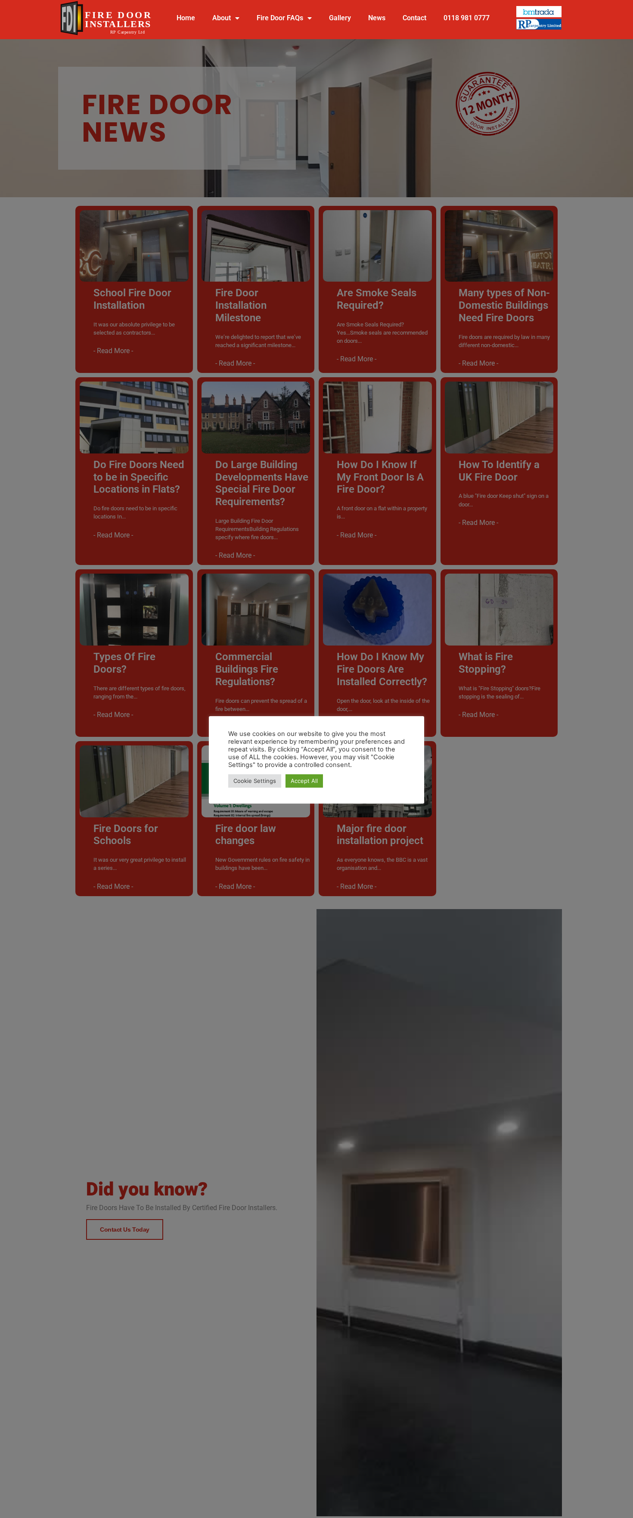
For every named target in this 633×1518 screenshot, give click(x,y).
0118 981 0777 (467, 18)
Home (186, 18)
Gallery (340, 18)
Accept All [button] (304, 780)
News (376, 18)
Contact (414, 18)
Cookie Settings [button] (254, 780)
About (221, 18)
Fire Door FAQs (280, 18)
